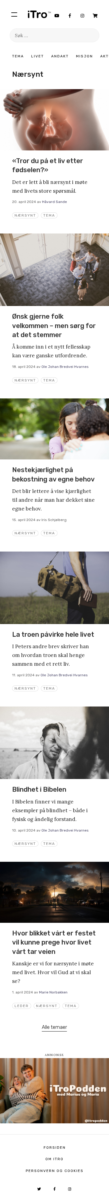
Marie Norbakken (53, 992)
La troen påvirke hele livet (53, 634)
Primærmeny (14, 14)
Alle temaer (54, 1027)
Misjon (84, 56)
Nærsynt (25, 215)
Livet (37, 56)
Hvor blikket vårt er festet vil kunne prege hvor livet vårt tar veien (54, 942)
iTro (39, 14)
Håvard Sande (54, 202)
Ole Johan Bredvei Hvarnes (65, 367)
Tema (18, 56)
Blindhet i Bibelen (39, 789)
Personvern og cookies (55, 1171)
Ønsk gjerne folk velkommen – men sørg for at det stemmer (54, 325)
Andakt (60, 56)
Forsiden (55, 1147)
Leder (22, 1006)
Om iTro (54, 1159)
